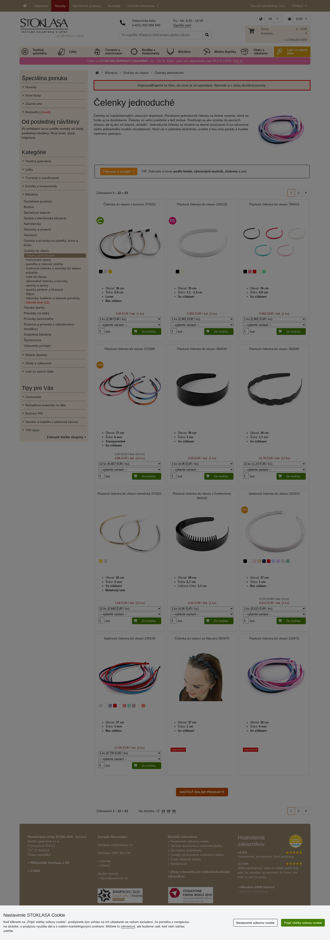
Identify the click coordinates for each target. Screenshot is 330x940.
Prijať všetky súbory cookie (303, 923)
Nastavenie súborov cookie (255, 923)
